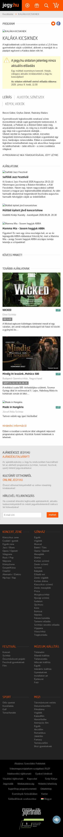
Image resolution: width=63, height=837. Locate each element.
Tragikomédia (40, 635)
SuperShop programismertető (22, 789)
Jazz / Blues (9, 547)
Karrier (44, 794)
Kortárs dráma (41, 581)
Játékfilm (38, 736)
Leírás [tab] (7, 97)
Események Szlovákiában (24, 794)
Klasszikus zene (11, 537)
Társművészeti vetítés (45, 702)
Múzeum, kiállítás (46, 646)
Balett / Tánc (40, 547)
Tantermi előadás (42, 621)
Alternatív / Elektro (12, 574)
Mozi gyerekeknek (43, 746)
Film (5, 665)
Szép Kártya (51, 779)
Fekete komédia (42, 618)
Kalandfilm (39, 716)
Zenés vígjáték (41, 578)
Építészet (39, 679)
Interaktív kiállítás (43, 669)
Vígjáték (38, 541)
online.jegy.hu (13, 480)
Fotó (36, 682)
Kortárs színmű (41, 561)
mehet (52, 514)
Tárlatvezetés (40, 659)
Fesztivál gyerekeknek (14, 662)
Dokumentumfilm (42, 706)
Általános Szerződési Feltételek (29, 763)
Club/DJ (6, 571)
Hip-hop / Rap (9, 578)
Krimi (36, 608)
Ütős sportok (9, 702)
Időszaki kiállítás (42, 662)
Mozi (37, 697)
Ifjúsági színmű (41, 598)
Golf (5, 709)
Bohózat (38, 611)
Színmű (38, 567)
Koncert (6, 652)
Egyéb (37, 537)
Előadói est (39, 574)
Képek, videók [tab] (15, 104)
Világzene (7, 554)
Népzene (7, 561)
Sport (7, 697)
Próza (37, 591)
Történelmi (39, 652)
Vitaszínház (40, 631)
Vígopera (38, 628)
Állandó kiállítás (42, 655)
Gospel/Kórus (9, 567)
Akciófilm (38, 729)
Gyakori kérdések (43, 773)
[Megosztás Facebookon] (58, 24)
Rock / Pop (8, 557)
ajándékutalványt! (16, 457)
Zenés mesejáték (42, 588)
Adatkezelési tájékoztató (19, 773)
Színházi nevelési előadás (47, 625)
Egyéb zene (8, 544)
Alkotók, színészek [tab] (30, 97)
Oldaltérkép (46, 789)
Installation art (41, 676)
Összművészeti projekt (14, 659)
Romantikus (40, 733)
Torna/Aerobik (9, 712)
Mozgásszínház (42, 594)
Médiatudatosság (25, 784)
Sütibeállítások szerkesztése (22, 799)
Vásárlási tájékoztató (13, 779)
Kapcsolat (32, 779)
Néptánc (38, 615)
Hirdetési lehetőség (47, 784)
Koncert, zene (12, 532)
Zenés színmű (41, 564)
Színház (39, 532)
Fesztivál (9, 646)
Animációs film (41, 723)
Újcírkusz (38, 604)
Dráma (37, 557)
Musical (38, 544)
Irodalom (38, 601)
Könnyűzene (9, 564)
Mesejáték (39, 554)
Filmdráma (39, 709)
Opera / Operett (10, 551)
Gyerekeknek (40, 672)
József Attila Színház (13, 412)
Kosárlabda (8, 706)
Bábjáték (38, 571)
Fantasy (38, 739)
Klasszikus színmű (43, 584)
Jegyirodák (8, 784)
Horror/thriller (40, 719)
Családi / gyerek (10, 541)
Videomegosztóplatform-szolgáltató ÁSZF (30, 768)
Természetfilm (41, 743)
